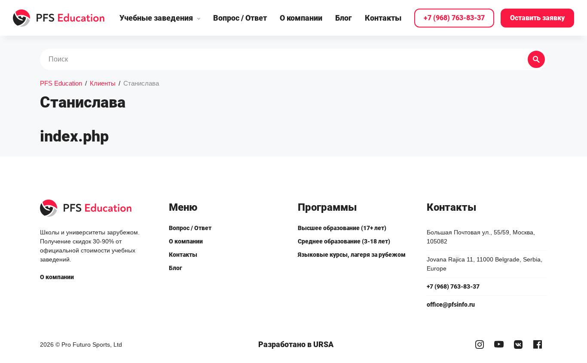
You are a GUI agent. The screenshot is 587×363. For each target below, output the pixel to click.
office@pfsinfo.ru (451, 304)
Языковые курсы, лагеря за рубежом (352, 254)
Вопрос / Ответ (240, 17)
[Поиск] (536, 59)
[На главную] (59, 18)
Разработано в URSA (295, 344)
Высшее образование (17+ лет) (342, 228)
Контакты (383, 17)
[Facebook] (537, 344)
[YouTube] (498, 344)
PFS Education (61, 83)
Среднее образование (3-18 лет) (344, 241)
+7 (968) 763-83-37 (454, 18)
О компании (301, 17)
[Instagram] (479, 344)
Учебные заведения (156, 17)
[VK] (518, 344)
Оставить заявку (537, 18)
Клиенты (103, 83)
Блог (343, 17)
